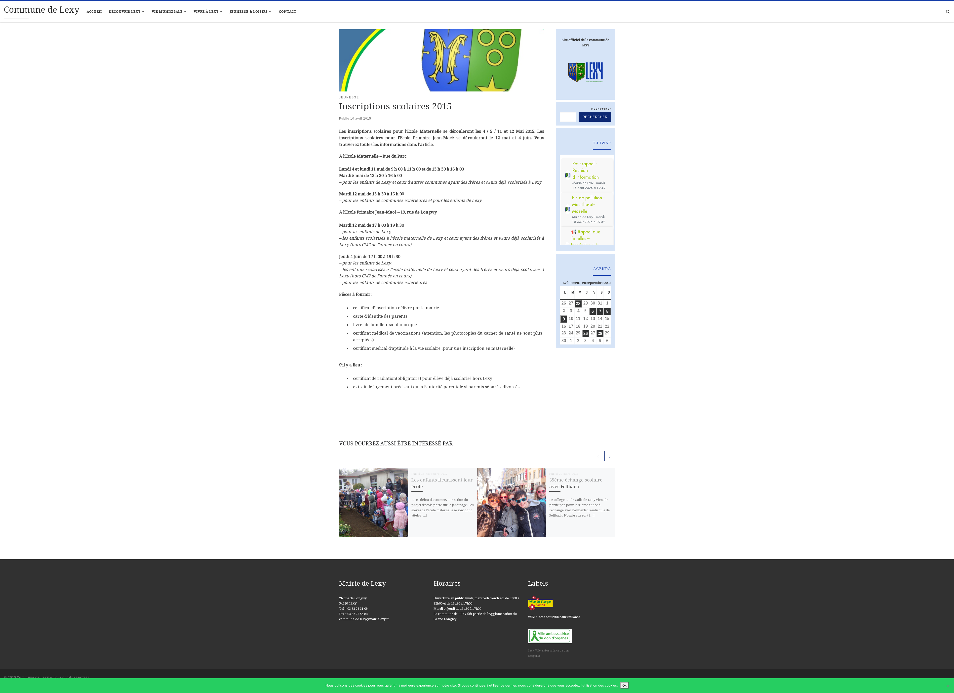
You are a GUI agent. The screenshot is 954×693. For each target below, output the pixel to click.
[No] (947, 685)
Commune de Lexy (33, 677)
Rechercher (601, 108)
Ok (624, 685)
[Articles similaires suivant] (609, 456)
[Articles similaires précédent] (598, 456)
